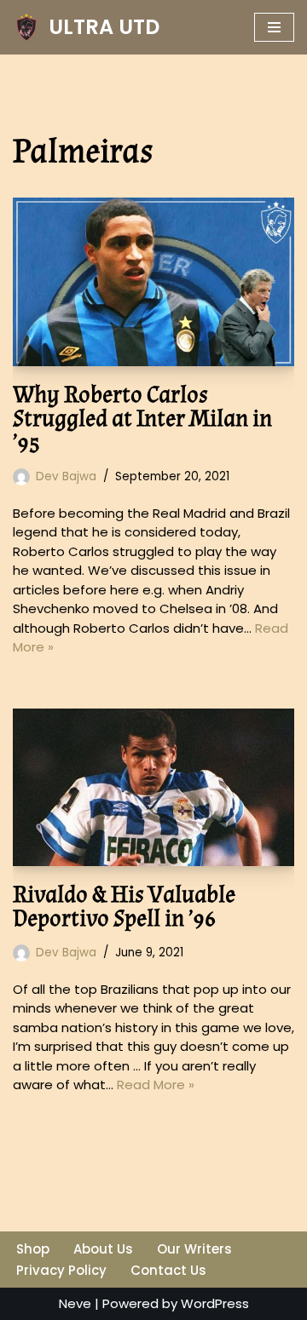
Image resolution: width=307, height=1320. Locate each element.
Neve (75, 1303)
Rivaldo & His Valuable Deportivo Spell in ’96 (124, 906)
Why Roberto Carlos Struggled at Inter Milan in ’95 (142, 418)
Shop (32, 1249)
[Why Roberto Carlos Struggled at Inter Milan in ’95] (153, 282)
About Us (103, 1249)
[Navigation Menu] (274, 27)
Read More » (155, 1084)
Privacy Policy (61, 1270)
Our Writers (194, 1249)
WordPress (215, 1303)
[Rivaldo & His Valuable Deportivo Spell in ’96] (153, 788)
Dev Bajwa (66, 476)
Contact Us (168, 1270)
